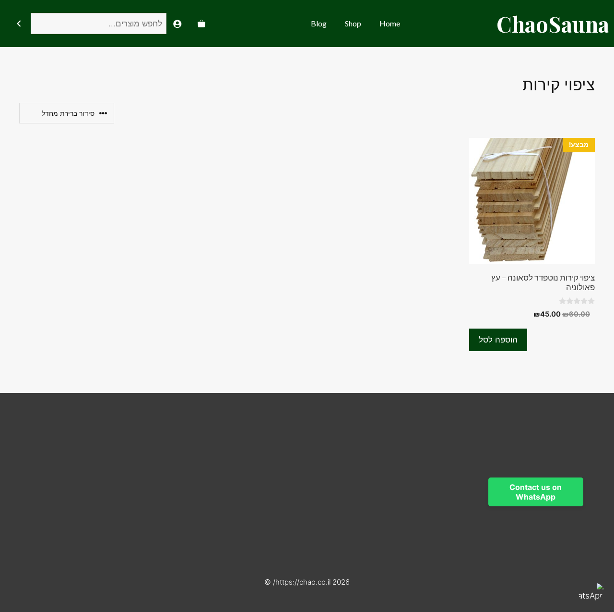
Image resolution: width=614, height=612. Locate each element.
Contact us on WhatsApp (535, 492)
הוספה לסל (498, 339)
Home (389, 23)
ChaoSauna (552, 23)
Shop (353, 23)
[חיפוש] (18, 24)
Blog (319, 23)
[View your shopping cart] (201, 23)
